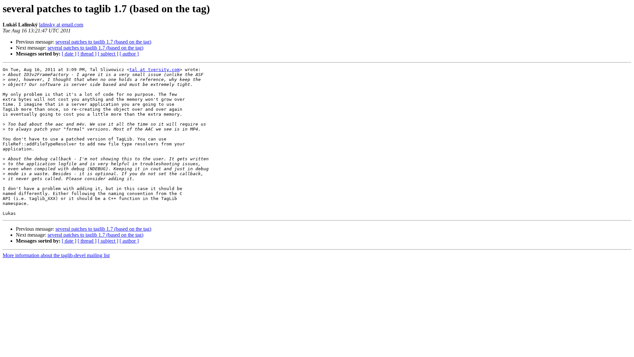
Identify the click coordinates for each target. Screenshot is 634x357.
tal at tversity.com (154, 69)
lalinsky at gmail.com (61, 24)
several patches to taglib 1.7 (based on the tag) (103, 42)
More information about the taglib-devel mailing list (56, 255)
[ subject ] (108, 54)
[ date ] (69, 54)
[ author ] (129, 54)
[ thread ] (87, 54)
